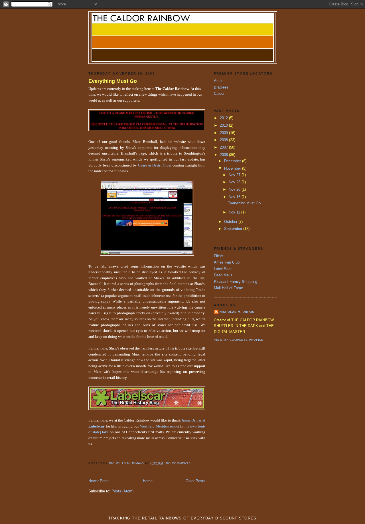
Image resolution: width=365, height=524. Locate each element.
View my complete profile (238, 339)
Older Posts (195, 481)
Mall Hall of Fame (228, 288)
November (233, 168)
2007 (224, 147)
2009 (224, 133)
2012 (224, 118)
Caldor (219, 93)
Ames (219, 81)
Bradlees (221, 87)
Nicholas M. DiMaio (237, 311)
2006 (224, 155)
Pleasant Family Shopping (235, 282)
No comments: (179, 463)
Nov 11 (235, 212)
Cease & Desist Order (154, 165)
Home (148, 481)
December (233, 161)
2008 (224, 140)
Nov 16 (235, 197)
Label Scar (223, 269)
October (231, 221)
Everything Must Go (112, 81)
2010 (224, 125)
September (233, 229)
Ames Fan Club (227, 262)
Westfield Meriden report (159, 426)
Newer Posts (99, 481)
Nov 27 (235, 175)
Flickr (218, 256)
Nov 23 (235, 182)
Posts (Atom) (122, 491)
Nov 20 (235, 189)
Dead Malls (223, 275)
